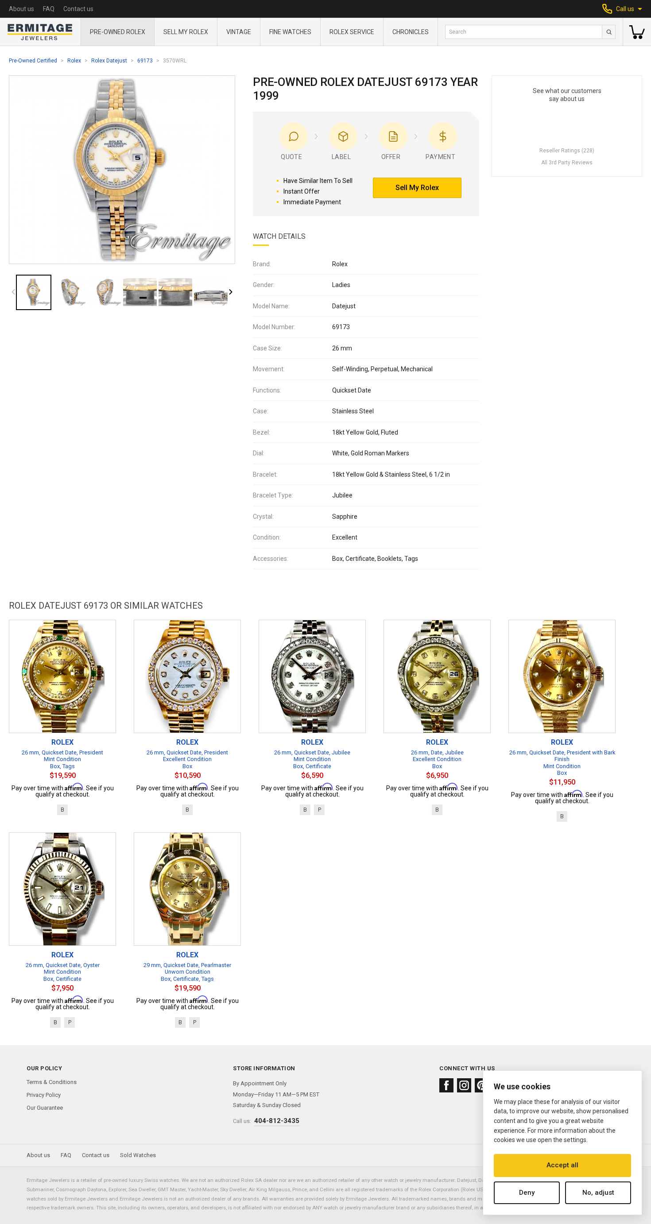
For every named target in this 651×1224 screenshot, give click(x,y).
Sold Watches (138, 1155)
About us (21, 8)
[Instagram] (464, 1085)
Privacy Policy (44, 1095)
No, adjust (598, 1193)
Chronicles (410, 31)
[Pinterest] (482, 1085)
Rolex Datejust (109, 60)
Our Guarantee (45, 1107)
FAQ (48, 8)
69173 (145, 60)
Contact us (78, 8)
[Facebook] (446, 1085)
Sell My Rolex (185, 31)
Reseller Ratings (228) (566, 150)
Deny (527, 1193)
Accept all (562, 1165)
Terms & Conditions (52, 1082)
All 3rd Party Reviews (567, 162)
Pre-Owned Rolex (117, 31)
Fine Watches (290, 31)
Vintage (238, 31)
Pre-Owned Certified (33, 60)
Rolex (74, 60)
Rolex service (351, 31)
